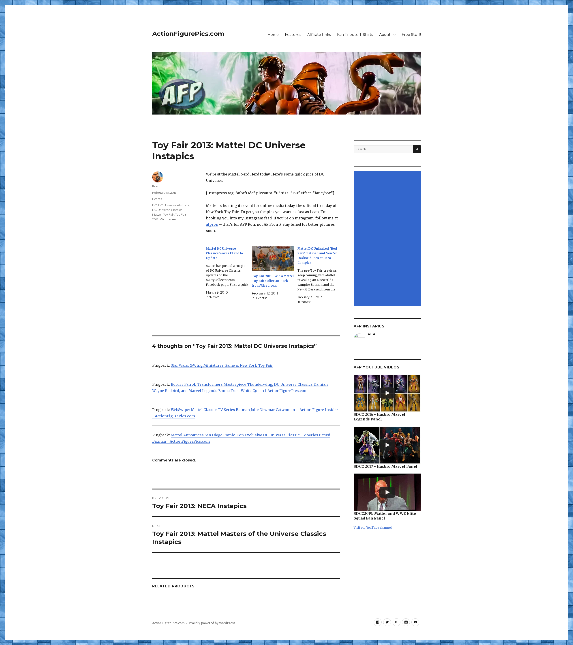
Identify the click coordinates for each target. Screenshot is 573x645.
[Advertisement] (387, 239)
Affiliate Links (319, 34)
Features (293, 34)
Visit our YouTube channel (373, 528)
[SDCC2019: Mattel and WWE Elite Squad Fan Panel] (387, 492)
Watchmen (168, 219)
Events (157, 199)
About (385, 34)
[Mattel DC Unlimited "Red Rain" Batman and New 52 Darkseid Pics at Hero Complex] (320, 275)
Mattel (157, 214)
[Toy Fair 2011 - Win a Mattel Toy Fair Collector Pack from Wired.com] (273, 258)
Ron (155, 186)
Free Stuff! (411, 34)
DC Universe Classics (167, 210)
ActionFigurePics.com (188, 33)
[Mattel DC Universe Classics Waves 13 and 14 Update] (229, 272)
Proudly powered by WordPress (212, 623)
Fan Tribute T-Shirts (355, 34)
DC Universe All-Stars (173, 205)
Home (273, 34)
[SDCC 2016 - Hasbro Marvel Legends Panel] (387, 393)
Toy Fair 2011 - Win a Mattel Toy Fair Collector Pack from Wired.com (273, 281)
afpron (212, 224)
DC (154, 205)
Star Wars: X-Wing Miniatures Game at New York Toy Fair (222, 365)
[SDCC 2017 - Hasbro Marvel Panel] (387, 445)
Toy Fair (168, 214)
